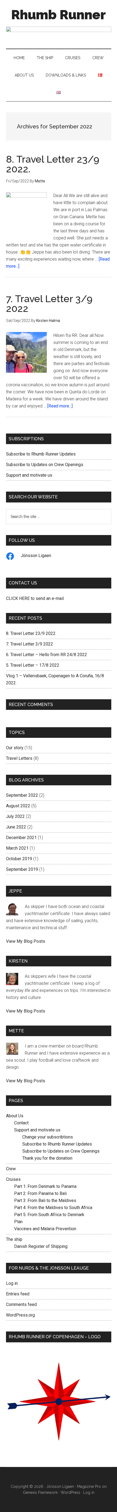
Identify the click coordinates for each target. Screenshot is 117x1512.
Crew (11, 1168)
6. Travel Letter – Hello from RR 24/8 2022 (46, 654)
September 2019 (22, 869)
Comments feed (21, 1304)
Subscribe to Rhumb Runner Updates (41, 454)
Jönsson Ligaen (36, 555)
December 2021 (21, 837)
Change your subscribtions (47, 1137)
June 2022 (16, 827)
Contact (21, 1122)
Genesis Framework (40, 1492)
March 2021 (17, 848)
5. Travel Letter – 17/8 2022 (32, 665)
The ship (14, 1239)
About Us (14, 1115)
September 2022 (22, 795)
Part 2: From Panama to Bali (40, 1193)
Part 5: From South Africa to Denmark (49, 1214)
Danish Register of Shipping (40, 1246)
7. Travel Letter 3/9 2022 (49, 303)
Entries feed (17, 1293)
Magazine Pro (89, 1486)
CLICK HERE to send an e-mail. (35, 598)
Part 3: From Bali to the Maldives (45, 1200)
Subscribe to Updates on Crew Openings (44, 464)
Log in (12, 1283)
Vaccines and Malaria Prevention (45, 1228)
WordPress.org (20, 1315)
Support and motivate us (29, 475)
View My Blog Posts (25, 941)
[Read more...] (60, 406)
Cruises (13, 1179)
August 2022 (18, 805)
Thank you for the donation (47, 1158)
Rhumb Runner (58, 14)
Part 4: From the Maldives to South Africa (53, 1207)
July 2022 (15, 816)
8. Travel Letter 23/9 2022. (52, 164)
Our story (14, 747)
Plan (18, 1221)
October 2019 (19, 858)
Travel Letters (19, 758)
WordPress (70, 1492)
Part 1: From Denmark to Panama (45, 1186)
